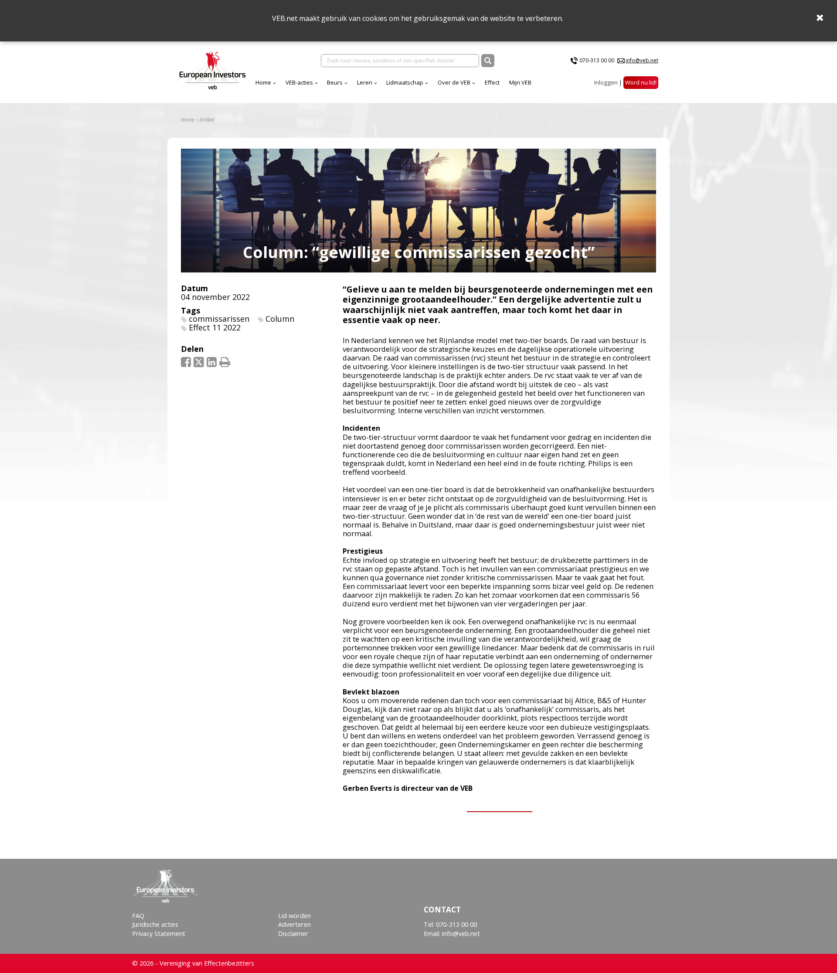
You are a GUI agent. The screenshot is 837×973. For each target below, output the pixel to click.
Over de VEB (454, 82)
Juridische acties (155, 924)
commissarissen (219, 318)
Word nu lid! (641, 82)
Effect (492, 82)
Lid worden (294, 916)
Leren (364, 82)
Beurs (335, 82)
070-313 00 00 (596, 60)
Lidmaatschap (404, 82)
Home (263, 82)
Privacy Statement (158, 933)
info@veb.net (642, 60)
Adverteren (294, 924)
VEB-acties (299, 82)
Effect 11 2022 (215, 327)
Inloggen (606, 82)
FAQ (138, 916)
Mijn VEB (520, 82)
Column (279, 318)
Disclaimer (293, 933)
